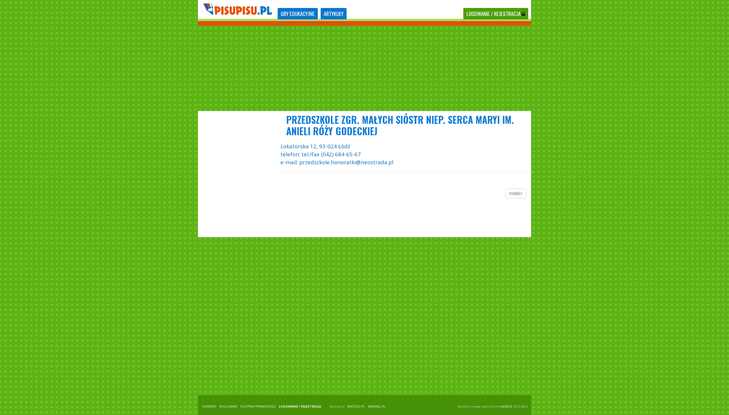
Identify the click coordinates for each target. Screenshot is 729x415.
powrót (516, 193)
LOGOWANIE (493, 13)
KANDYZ (506, 406)
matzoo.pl (356, 406)
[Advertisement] (364, 68)
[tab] (298, 14)
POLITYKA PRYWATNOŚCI (258, 406)
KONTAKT (209, 406)
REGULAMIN (228, 406)
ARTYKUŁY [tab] (333, 13)
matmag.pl (377, 406)
